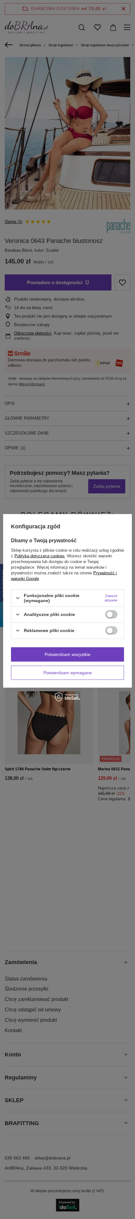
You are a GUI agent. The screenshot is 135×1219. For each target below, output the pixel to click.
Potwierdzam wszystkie (67, 654)
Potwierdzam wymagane (67, 672)
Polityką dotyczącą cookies (39, 556)
